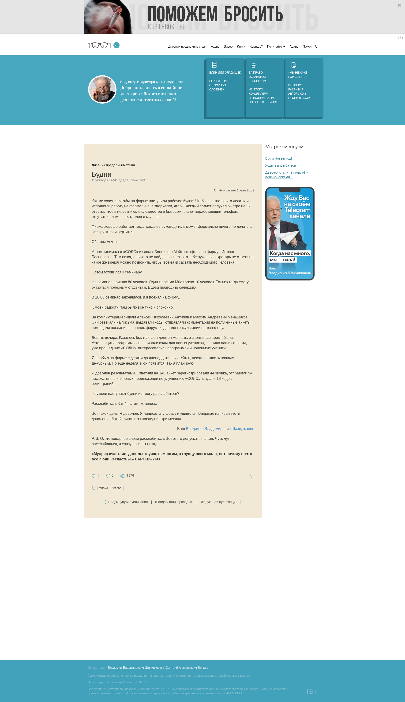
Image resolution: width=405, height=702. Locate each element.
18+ (400, 38)
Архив (294, 46)
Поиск (307, 46)
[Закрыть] (400, 5)
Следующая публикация (218, 502)
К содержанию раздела (173, 502)
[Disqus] (173, 588)
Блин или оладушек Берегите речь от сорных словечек (225, 81)
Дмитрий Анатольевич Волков (186, 668)
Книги (241, 46)
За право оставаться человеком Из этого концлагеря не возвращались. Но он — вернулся (263, 87)
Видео (228, 46)
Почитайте (275, 46)
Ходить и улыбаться (280, 165)
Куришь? (256, 46)
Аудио (215, 46)
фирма (103, 488)
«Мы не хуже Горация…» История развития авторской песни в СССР (299, 85)
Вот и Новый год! (278, 158)
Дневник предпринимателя (187, 46)
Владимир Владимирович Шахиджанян (220, 429)
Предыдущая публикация (128, 502)
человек (117, 488)
